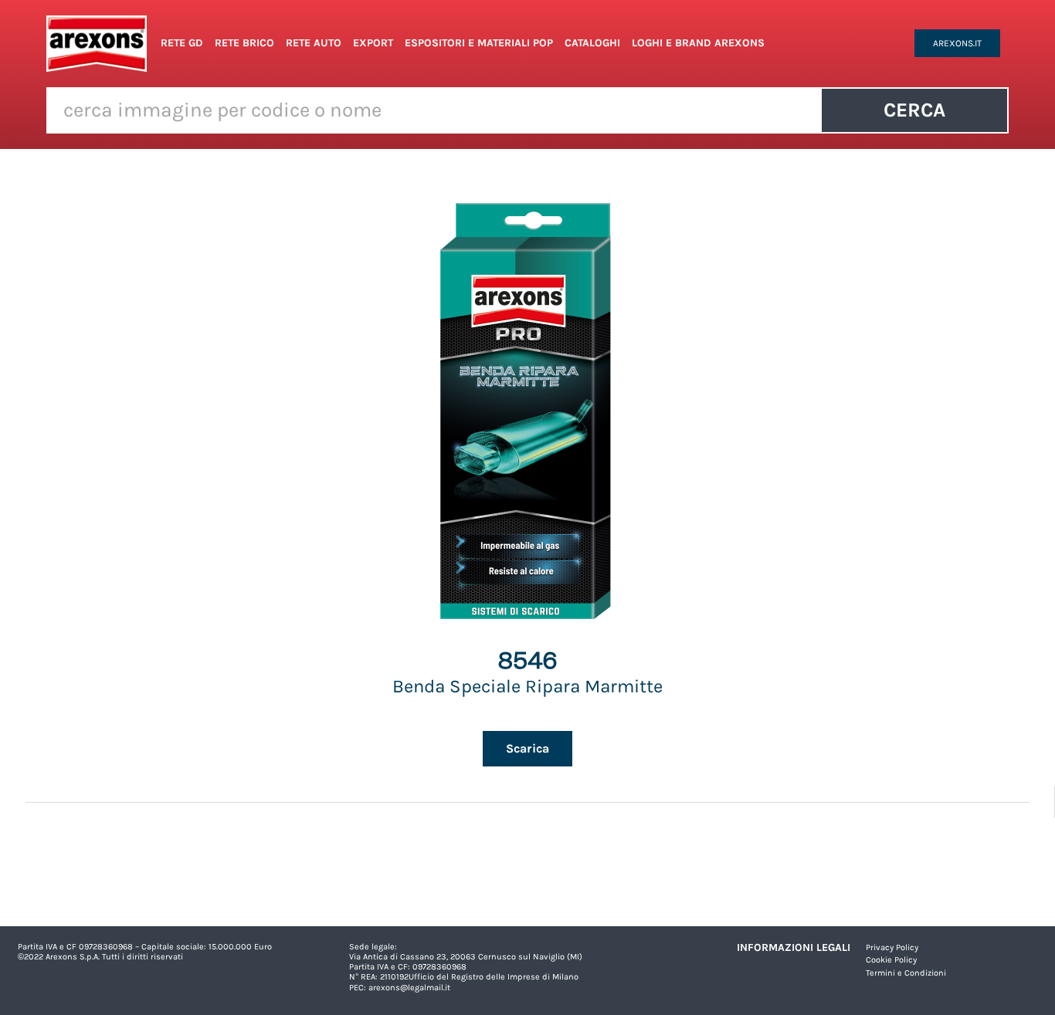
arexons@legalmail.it (409, 988)
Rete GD (182, 42)
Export (373, 42)
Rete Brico (244, 42)
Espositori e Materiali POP (479, 42)
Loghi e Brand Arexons (698, 42)
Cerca (914, 110)
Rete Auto (313, 42)
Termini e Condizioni (906, 973)
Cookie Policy (891, 960)
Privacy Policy (892, 947)
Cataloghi (592, 42)
